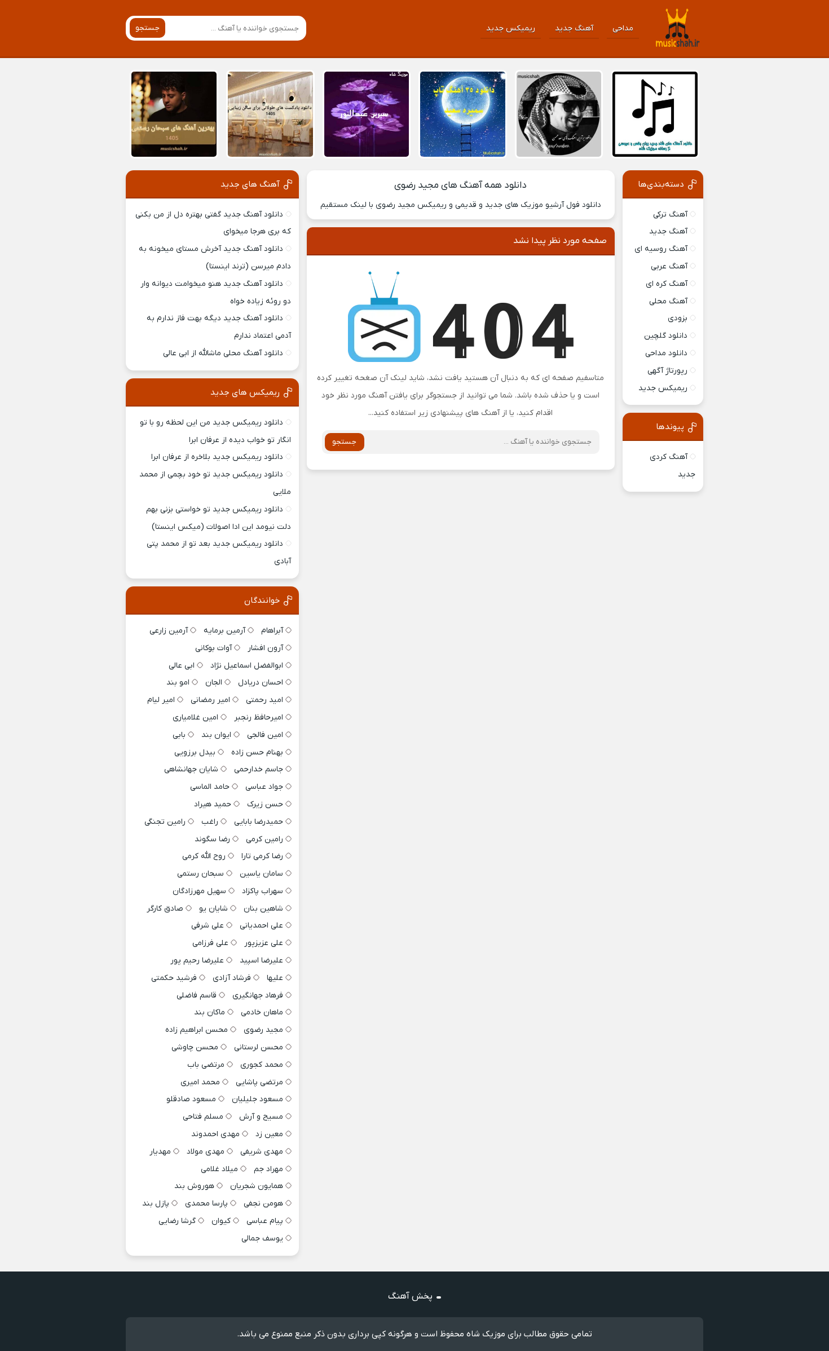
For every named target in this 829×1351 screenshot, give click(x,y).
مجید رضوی (263, 1030)
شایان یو (213, 908)
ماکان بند (209, 1012)
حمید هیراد (212, 804)
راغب (209, 821)
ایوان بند (216, 735)
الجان (213, 682)
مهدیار (160, 1151)
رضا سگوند (212, 839)
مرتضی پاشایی (259, 1082)
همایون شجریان (256, 1186)
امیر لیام (161, 700)
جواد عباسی (264, 787)
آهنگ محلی (668, 301)
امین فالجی (265, 735)
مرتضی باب (205, 1064)
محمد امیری (200, 1082)
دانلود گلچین (665, 335)
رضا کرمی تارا (262, 856)
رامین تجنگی (165, 821)
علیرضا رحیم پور (197, 960)
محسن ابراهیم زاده (196, 1030)
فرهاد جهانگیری (257, 995)
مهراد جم (268, 1169)
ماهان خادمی (262, 1012)
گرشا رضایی (177, 1221)
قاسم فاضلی (197, 995)
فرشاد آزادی (232, 978)
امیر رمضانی (210, 700)
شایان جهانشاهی (191, 769)
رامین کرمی (264, 839)
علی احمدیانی (261, 925)
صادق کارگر (165, 908)
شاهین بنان (263, 908)
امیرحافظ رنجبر (258, 717)
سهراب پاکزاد (262, 891)
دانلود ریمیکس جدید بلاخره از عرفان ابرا (217, 457)
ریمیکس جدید (510, 28)
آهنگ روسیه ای (660, 249)
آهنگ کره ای (666, 284)
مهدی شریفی (261, 1151)
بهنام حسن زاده (257, 752)
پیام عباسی (264, 1221)
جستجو (147, 28)
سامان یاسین (261, 873)
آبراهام (272, 630)
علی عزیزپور (263, 943)
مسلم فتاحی (203, 1116)
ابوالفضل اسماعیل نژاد (246, 665)
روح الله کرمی (204, 856)
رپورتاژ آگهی (667, 370)
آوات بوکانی (213, 648)
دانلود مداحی (666, 353)
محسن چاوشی (194, 1047)
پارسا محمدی (206, 1203)
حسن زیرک (265, 804)
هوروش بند (194, 1186)
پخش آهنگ (410, 1296)
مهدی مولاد (205, 1151)
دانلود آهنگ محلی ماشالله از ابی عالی (223, 353)
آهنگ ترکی (670, 214)
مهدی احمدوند (215, 1134)
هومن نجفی (263, 1203)
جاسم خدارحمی (258, 769)
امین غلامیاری (195, 717)
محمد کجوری (261, 1064)
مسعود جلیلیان (257, 1099)
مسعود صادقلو (191, 1099)
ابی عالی (182, 665)
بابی (179, 735)
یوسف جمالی (262, 1238)
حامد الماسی (210, 787)
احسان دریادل (260, 682)
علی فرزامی (210, 943)
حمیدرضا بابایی (258, 821)
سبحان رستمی (200, 873)
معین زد (269, 1134)
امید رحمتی (264, 700)
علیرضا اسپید (261, 960)
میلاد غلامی (219, 1169)
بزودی (677, 318)
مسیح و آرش (261, 1116)
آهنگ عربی (669, 266)
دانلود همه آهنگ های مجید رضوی (460, 185)
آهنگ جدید (574, 28)
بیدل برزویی (194, 752)
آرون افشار (265, 648)
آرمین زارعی (168, 630)
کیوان (221, 1221)
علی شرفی (207, 925)
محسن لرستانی (258, 1047)
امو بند (177, 682)
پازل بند (155, 1203)
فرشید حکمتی (174, 978)
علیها (275, 978)
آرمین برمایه (224, 630)
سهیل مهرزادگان (199, 891)
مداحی (622, 28)
